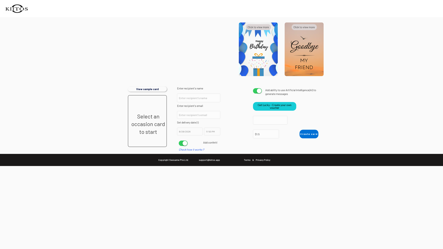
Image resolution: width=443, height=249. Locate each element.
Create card (309, 133)
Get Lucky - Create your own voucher (274, 106)
